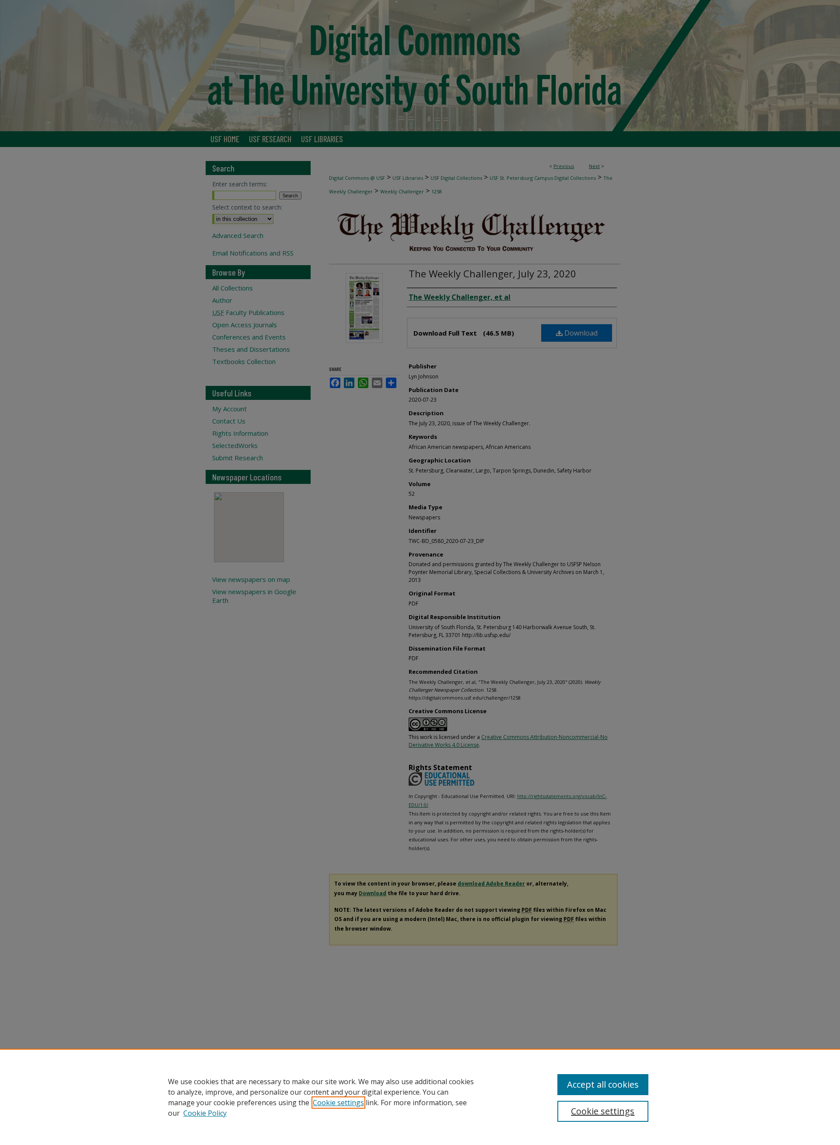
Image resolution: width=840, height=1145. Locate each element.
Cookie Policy (205, 1113)
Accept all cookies (603, 1084)
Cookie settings (338, 1102)
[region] (420, 1097)
